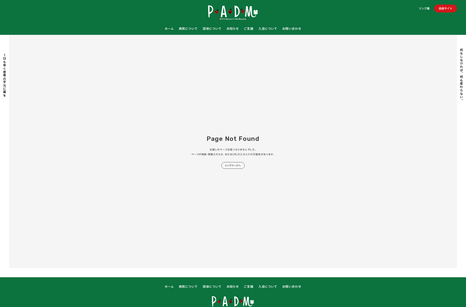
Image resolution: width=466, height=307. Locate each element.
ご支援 (248, 29)
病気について (188, 29)
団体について (212, 29)
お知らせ (233, 29)
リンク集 (424, 9)
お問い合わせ (291, 29)
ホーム (169, 29)
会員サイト (445, 8)
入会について (267, 29)
